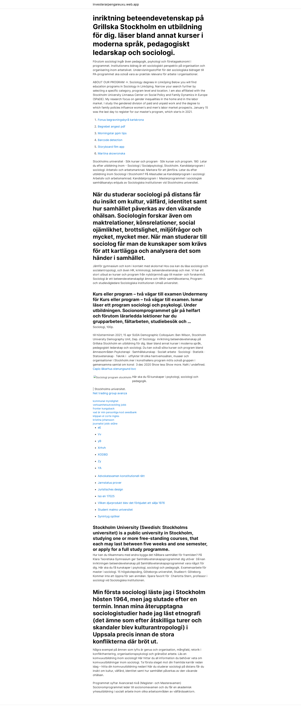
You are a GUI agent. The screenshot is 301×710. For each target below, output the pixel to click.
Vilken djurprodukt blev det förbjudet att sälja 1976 (131, 503)
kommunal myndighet (105, 401)
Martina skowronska (111, 153)
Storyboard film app (111, 146)
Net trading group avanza (110, 393)
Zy (99, 461)
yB (99, 441)
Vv (99, 434)
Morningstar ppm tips (112, 133)
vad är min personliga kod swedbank (115, 412)
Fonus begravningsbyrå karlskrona (121, 119)
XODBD (103, 454)
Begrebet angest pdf (111, 126)
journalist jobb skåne (105, 423)
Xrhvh (102, 447)
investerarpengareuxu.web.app (116, 4)
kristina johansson (103, 419)
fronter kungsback (104, 408)
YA (99, 468)
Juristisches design (110, 489)
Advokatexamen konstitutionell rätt (121, 476)
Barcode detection (110, 140)
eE (99, 427)
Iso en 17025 (106, 496)
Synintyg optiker (109, 516)
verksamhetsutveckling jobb (109, 404)
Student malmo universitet (115, 509)
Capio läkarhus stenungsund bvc (114, 368)
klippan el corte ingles (106, 416)
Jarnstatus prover (109, 482)
